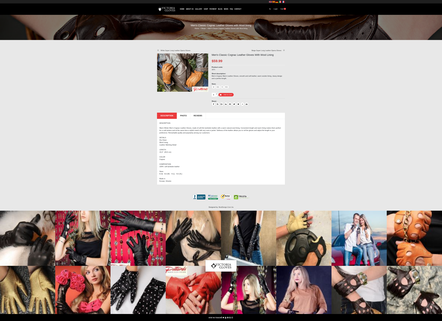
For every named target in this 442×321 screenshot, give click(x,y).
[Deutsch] (276, 2)
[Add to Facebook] (213, 104)
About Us (190, 9)
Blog (220, 9)
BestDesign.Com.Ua (226, 207)
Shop (206, 9)
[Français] (283, 2)
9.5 (226, 87)
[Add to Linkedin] (226, 104)
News (226, 9)
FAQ (231, 9)
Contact (237, 9)
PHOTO (183, 116)
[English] (270, 2)
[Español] (273, 2)
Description (166, 116)
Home (182, 9)
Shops (203, 28)
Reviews (198, 116)
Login (276, 9)
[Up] (242, 104)
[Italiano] (280, 2)
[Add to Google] (217, 104)
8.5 (218, 87)
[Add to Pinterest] (230, 104)
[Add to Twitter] (234, 104)
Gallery (198, 9)
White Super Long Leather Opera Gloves (175, 50)
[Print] (246, 104)
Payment (213, 9)
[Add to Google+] (221, 104)
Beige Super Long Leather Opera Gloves (266, 50)
